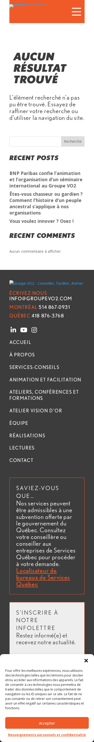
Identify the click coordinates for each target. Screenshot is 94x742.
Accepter (47, 723)
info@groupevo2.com (40, 295)
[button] (86, 660)
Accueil (20, 342)
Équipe (18, 423)
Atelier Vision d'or (35, 410)
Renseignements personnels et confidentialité (47, 735)
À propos (22, 354)
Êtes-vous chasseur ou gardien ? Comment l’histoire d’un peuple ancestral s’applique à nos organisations (46, 203)
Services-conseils (34, 367)
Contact (21, 460)
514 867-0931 (39, 307)
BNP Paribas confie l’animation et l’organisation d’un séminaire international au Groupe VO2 (46, 179)
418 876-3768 (36, 315)
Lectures (22, 447)
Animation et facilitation (45, 379)
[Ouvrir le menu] (76, 11)
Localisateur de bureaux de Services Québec (43, 577)
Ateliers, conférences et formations (44, 395)
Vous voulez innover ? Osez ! (41, 221)
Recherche (73, 141)
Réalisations (27, 435)
